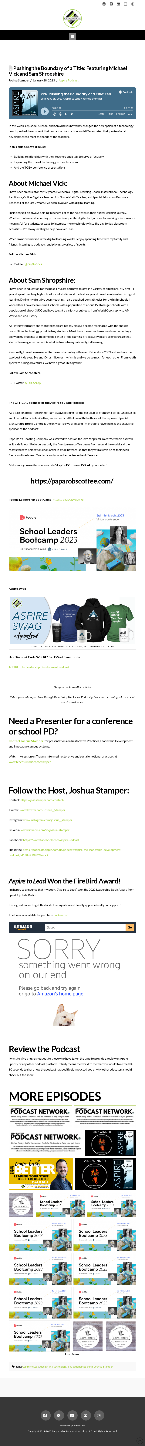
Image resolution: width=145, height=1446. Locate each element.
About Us (65, 1425)
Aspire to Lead (30, 1366)
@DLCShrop (33, 383)
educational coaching (80, 1366)
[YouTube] (126, 4)
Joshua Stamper (103, 1366)
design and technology (53, 1366)
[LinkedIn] (119, 4)
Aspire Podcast (69, 80)
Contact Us (78, 1425)
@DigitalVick (33, 264)
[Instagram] (133, 4)
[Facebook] (105, 4)
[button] (72, 36)
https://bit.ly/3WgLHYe (68, 499)
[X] (112, 4)
